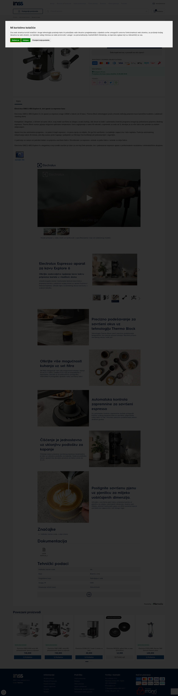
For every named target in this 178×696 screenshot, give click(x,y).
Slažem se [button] (15, 40)
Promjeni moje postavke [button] (40, 40)
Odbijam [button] (26, 40)
